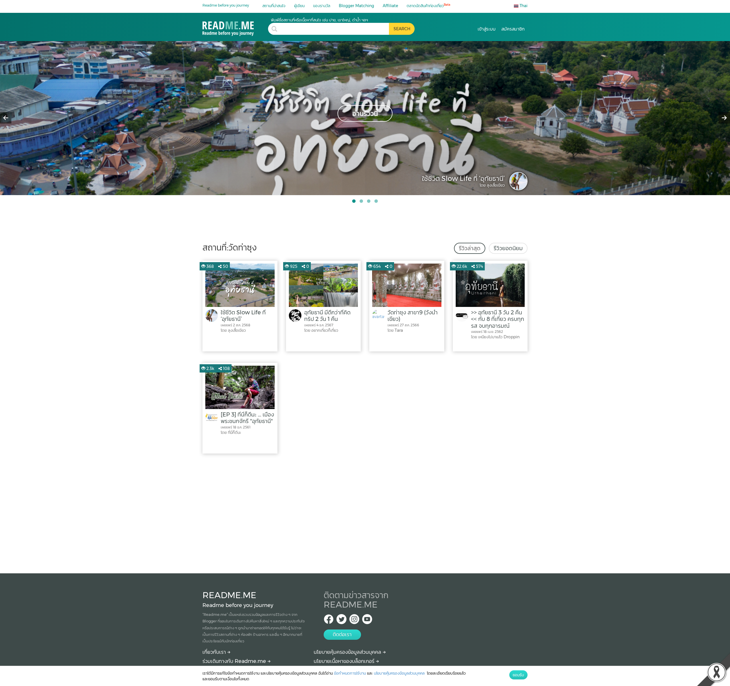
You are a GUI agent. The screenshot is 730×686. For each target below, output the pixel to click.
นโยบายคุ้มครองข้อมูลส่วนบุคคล (348, 652)
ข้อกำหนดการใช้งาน (350, 673)
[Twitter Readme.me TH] (341, 621)
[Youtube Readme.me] (367, 621)
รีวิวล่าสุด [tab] (469, 248)
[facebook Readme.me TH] (329, 621)
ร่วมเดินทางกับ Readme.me (234, 661)
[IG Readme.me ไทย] (354, 621)
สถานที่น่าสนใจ (273, 5)
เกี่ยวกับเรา (214, 652)
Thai (523, 5)
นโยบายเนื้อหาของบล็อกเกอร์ (345, 661)
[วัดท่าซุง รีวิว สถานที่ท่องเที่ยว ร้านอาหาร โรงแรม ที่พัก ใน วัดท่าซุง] (235, 26)
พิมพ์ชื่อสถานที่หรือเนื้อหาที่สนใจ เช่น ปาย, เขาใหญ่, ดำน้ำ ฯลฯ (319, 20)
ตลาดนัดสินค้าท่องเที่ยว (428, 5)
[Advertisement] (365, 512)
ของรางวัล (321, 5)
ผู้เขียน (299, 5)
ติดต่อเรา (342, 634)
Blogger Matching (356, 5)
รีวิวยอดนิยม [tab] (508, 248)
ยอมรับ (518, 674)
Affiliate (390, 5)
